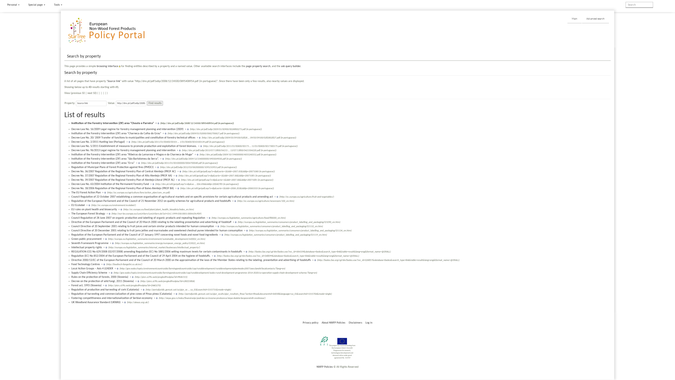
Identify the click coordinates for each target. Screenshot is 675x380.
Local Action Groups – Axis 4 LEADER (92, 268)
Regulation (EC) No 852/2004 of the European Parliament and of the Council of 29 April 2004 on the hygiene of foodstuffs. (140, 256)
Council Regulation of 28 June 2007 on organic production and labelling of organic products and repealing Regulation (138, 218)
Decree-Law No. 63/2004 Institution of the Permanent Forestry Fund (110, 184)
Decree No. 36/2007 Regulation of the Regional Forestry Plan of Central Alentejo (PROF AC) (123, 171)
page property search (258, 66)
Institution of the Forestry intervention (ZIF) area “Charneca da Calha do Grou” (116, 133)
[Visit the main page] (111, 30)
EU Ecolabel (78, 205)
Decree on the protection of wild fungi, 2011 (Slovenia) (102, 281)
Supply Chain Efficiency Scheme (89, 272)
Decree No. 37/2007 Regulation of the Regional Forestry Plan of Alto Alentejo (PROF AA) (121, 175)
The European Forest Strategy (88, 213)
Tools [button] (57, 5)
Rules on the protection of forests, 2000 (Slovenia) (99, 277)
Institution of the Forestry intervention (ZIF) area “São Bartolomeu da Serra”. (115, 158)
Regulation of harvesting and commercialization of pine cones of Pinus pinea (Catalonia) (121, 294)
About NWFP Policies (333, 322)
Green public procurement (86, 239)
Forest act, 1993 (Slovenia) (86, 285)
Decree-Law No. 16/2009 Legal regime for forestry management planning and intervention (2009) (127, 129)
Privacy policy (310, 322)
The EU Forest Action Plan (86, 192)
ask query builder (290, 66)
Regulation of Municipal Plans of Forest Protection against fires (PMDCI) (112, 167)
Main (574, 18)
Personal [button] (12, 5)
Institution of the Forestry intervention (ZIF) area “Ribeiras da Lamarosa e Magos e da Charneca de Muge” (132, 154)
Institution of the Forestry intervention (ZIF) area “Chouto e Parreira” (112, 123)
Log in (368, 322)
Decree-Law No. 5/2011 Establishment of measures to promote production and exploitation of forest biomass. (134, 146)
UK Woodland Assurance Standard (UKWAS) (96, 302)
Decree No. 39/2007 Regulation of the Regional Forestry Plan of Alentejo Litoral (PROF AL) (123, 180)
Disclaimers (355, 322)
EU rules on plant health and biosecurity (94, 209)
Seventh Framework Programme (89, 243)
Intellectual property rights (86, 247)
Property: (70, 103)
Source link (114, 81)
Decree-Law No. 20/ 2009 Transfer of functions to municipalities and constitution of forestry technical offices (133, 137)
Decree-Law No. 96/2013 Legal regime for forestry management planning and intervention (123, 150)
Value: (111, 103)
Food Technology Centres (85, 264)
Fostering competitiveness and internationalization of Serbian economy (111, 298)
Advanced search (595, 18)
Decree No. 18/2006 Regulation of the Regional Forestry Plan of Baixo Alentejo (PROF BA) (122, 188)
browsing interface (107, 66)
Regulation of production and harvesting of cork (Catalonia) (105, 289)
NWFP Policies (325, 367)
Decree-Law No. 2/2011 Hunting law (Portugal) (98, 142)
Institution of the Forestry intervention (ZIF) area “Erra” (103, 163)
